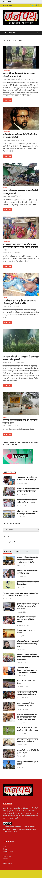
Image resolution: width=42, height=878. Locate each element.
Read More (7, 100)
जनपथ (18, 252)
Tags (27, 551)
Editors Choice (8, 851)
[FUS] (39, 5)
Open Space (6, 70)
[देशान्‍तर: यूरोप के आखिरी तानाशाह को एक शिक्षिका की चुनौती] (9, 570)
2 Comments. (29, 79)
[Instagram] (36, 5)
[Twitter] (32, 5)
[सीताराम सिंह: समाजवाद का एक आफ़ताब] (9, 630)
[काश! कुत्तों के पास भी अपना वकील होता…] (9, 681)
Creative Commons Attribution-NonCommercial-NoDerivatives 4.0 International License (19, 829)
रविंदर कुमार (21, 79)
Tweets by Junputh (9, 542)
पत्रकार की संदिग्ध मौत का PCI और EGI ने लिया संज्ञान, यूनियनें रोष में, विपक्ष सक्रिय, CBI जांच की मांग (27, 716)
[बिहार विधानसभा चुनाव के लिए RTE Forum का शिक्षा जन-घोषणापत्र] (9, 692)
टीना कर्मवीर (21, 362)
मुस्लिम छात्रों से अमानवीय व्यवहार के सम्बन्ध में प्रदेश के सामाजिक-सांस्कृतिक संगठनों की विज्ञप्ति (27, 559)
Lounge (5, 854)
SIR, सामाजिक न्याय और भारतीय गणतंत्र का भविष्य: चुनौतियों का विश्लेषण (26, 619)
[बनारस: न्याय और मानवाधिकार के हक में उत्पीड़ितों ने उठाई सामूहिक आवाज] (9, 488)
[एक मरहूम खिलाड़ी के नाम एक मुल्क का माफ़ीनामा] (9, 761)
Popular (7, 551)
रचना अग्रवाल (21, 140)
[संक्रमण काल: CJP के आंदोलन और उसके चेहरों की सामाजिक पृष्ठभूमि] (9, 477)
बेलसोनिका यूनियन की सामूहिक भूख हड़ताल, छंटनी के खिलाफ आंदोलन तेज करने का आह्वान (28, 656)
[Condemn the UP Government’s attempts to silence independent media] (9, 667)
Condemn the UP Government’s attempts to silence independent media (27, 670)
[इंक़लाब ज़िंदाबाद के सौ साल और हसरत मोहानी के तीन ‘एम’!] (9, 582)
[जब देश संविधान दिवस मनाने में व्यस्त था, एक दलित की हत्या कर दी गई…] (21, 58)
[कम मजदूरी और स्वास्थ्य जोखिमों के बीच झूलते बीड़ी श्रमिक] (9, 750)
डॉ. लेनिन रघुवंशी (17, 196)
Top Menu (8, 2)
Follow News (7, 863)
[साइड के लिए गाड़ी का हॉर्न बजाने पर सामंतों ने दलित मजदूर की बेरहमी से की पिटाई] (21, 285)
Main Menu (11, 33)
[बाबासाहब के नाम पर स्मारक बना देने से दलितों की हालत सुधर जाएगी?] (21, 175)
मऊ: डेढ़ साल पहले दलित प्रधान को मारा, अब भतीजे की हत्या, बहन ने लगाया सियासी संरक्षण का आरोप (20, 247)
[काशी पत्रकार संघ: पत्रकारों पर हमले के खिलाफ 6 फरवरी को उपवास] (9, 739)
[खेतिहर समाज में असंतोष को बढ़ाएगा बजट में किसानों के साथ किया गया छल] (9, 727)
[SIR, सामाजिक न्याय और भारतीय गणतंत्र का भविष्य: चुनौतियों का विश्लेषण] (9, 617)
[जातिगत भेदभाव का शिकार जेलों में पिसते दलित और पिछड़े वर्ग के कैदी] (21, 119)
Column (5, 187)
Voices (5, 297)
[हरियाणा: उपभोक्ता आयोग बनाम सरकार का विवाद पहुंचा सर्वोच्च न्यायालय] (9, 511)
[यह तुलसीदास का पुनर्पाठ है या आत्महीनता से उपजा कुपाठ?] (9, 703)
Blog (4, 846)
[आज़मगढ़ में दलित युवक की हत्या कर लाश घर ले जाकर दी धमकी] (21, 404)
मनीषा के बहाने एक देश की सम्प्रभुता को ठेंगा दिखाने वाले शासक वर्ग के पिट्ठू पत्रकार (28, 643)
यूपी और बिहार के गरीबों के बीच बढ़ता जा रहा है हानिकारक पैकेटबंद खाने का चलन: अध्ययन (28, 606)
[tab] (7, 551)
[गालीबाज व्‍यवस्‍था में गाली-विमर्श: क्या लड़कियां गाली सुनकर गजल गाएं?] (9, 500)
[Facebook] (30, 5)
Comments (18, 551)
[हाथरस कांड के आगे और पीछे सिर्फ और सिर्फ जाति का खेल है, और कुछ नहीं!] (21, 341)
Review (5, 859)
